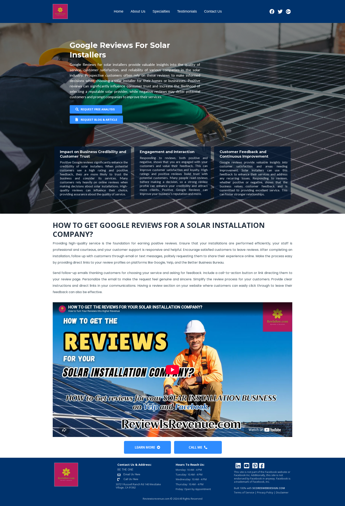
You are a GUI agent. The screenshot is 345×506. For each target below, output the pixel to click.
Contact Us (213, 11)
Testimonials (187, 11)
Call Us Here (131, 479)
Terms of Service (244, 492)
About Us (138, 11)
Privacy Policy (264, 492)
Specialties (161, 11)
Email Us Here (131, 474)
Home (118, 11)
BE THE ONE (125, 469)
